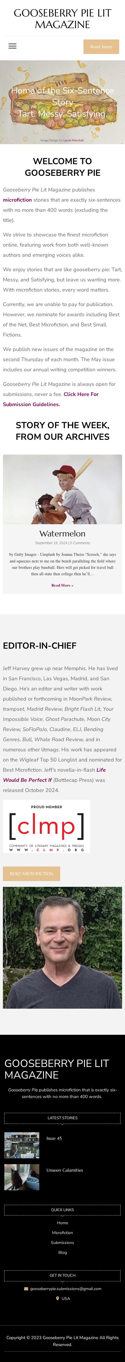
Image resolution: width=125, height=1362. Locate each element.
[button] (12, 46)
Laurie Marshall (74, 140)
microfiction (17, 199)
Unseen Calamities (65, 1170)
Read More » (62, 585)
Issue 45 (54, 1138)
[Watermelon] (62, 489)
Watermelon (62, 534)
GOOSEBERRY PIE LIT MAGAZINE (63, 18)
